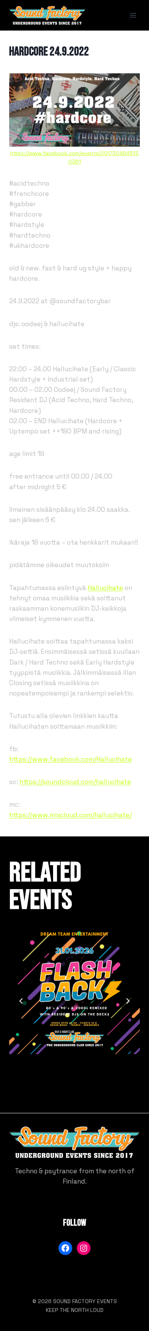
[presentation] (74, 988)
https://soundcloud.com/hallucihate (75, 782)
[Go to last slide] (21, 1001)
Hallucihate (105, 588)
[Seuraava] (127, 1001)
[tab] (59, 1085)
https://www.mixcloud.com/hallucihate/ (70, 815)
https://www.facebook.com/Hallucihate (70, 759)
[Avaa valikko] (133, 15)
